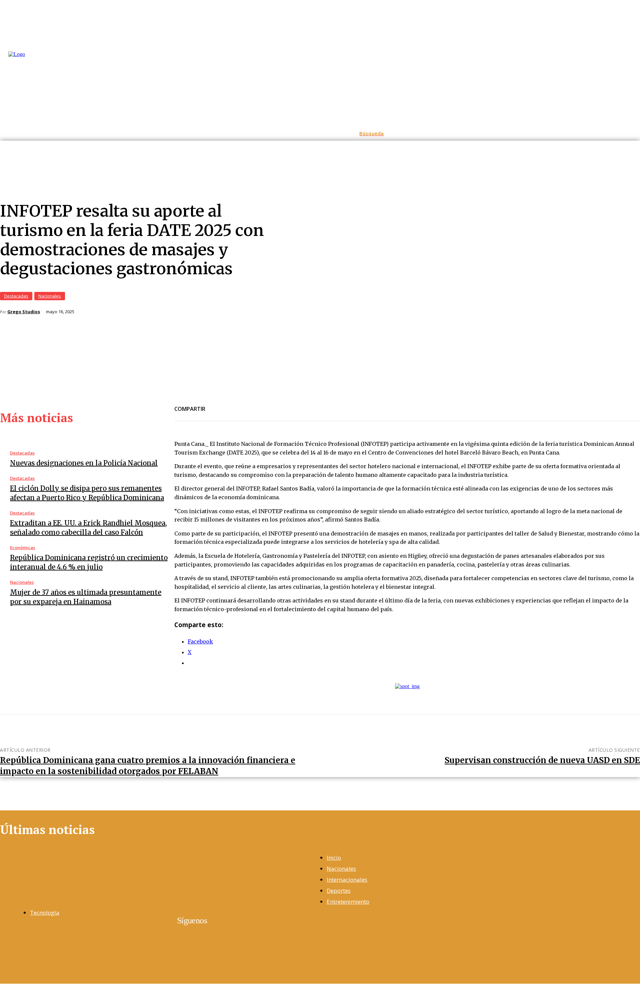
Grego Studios (23, 312)
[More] (288, 405)
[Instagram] (20, 942)
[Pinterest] (264, 405)
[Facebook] (216, 405)
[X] (240, 405)
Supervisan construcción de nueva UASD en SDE (542, 760)
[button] (371, 134)
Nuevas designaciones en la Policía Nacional (84, 463)
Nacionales (49, 296)
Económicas (22, 547)
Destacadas (16, 296)
